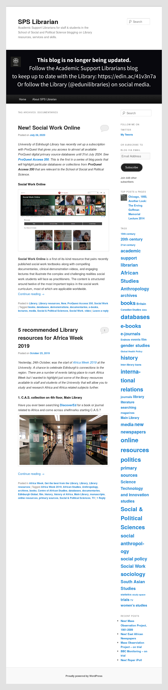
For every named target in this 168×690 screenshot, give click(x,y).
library (138, 396)
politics (131, 459)
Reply (101, 498)
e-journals (130, 333)
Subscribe (131, 167)
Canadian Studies (131, 309)
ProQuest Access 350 (33, 159)
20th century (132, 239)
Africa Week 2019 (84, 362)
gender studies (135, 345)
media (32, 310)
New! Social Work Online (49, 127)
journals (126, 397)
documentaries (78, 307)
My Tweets (127, 134)
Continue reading (31, 294)
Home (22, 99)
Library (33, 303)
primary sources (48, 498)
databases (43, 307)
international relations (132, 380)
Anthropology (90, 487)
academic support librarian (131, 257)
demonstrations (59, 307)
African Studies (72, 487)
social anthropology (132, 543)
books (31, 307)
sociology (133, 574)
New (63, 303)
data (144, 309)
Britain (141, 303)
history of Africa (63, 494)
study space (138, 594)
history (49, 494)
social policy (134, 558)
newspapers (133, 432)
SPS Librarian (38, 21)
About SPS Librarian (44, 99)
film (41, 494)
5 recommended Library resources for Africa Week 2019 (50, 337)
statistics (126, 594)
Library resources (49, 303)
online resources (28, 498)
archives (23, 490)
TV (93, 498)
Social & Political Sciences (52, 310)
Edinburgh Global (28, 494)
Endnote (125, 339)
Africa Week (36, 483)
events (136, 339)
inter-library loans (131, 364)
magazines (127, 413)
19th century (128, 234)
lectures (23, 310)
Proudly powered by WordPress (84, 676)
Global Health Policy (131, 351)
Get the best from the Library (61, 483)
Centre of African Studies (52, 490)
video (88, 310)
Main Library (81, 494)
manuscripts (97, 494)
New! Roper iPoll (131, 660)
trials (125, 599)
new (139, 424)
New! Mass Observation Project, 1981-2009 (134, 625)
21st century (128, 245)
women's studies (134, 605)
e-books (93, 307)
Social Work (101, 303)
